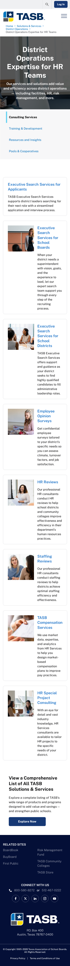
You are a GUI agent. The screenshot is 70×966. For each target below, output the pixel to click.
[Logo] (24, 16)
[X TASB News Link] (25, 898)
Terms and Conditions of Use (45, 958)
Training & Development (25, 128)
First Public (10, 863)
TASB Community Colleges (49, 863)
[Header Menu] (64, 16)
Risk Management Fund (49, 852)
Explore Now (27, 821)
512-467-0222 (51, 890)
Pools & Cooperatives (23, 151)
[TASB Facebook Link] (15, 898)
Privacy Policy (17, 958)
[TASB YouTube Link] (54, 898)
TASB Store (45, 872)
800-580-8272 (24, 890)
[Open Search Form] (47, 4)
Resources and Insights (25, 140)
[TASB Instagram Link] (45, 898)
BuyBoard (9, 857)
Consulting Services (23, 117)
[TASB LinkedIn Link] (35, 898)
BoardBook (10, 850)
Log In (61, 4)
